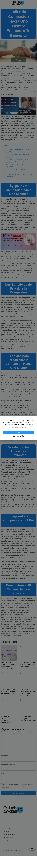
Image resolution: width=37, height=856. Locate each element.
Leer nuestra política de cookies (18, 427)
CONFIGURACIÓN (18, 436)
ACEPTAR (18, 432)
